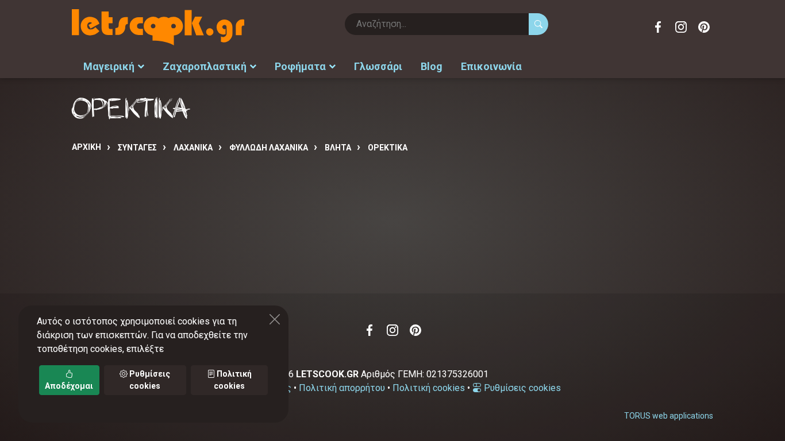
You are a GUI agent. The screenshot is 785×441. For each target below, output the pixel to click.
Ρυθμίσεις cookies (521, 387)
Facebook (658, 27)
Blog (431, 66)
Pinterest (704, 27)
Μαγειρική (108, 66)
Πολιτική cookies (428, 387)
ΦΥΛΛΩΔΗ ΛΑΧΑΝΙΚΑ (268, 147)
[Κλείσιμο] (275, 319)
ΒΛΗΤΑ (338, 147)
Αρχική (86, 147)
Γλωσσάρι (378, 66)
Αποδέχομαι (69, 385)
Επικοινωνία (491, 66)
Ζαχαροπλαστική (205, 66)
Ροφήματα (300, 66)
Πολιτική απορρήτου (342, 387)
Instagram (681, 27)
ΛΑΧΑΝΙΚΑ (193, 147)
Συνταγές (137, 147)
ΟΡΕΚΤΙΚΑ (387, 147)
